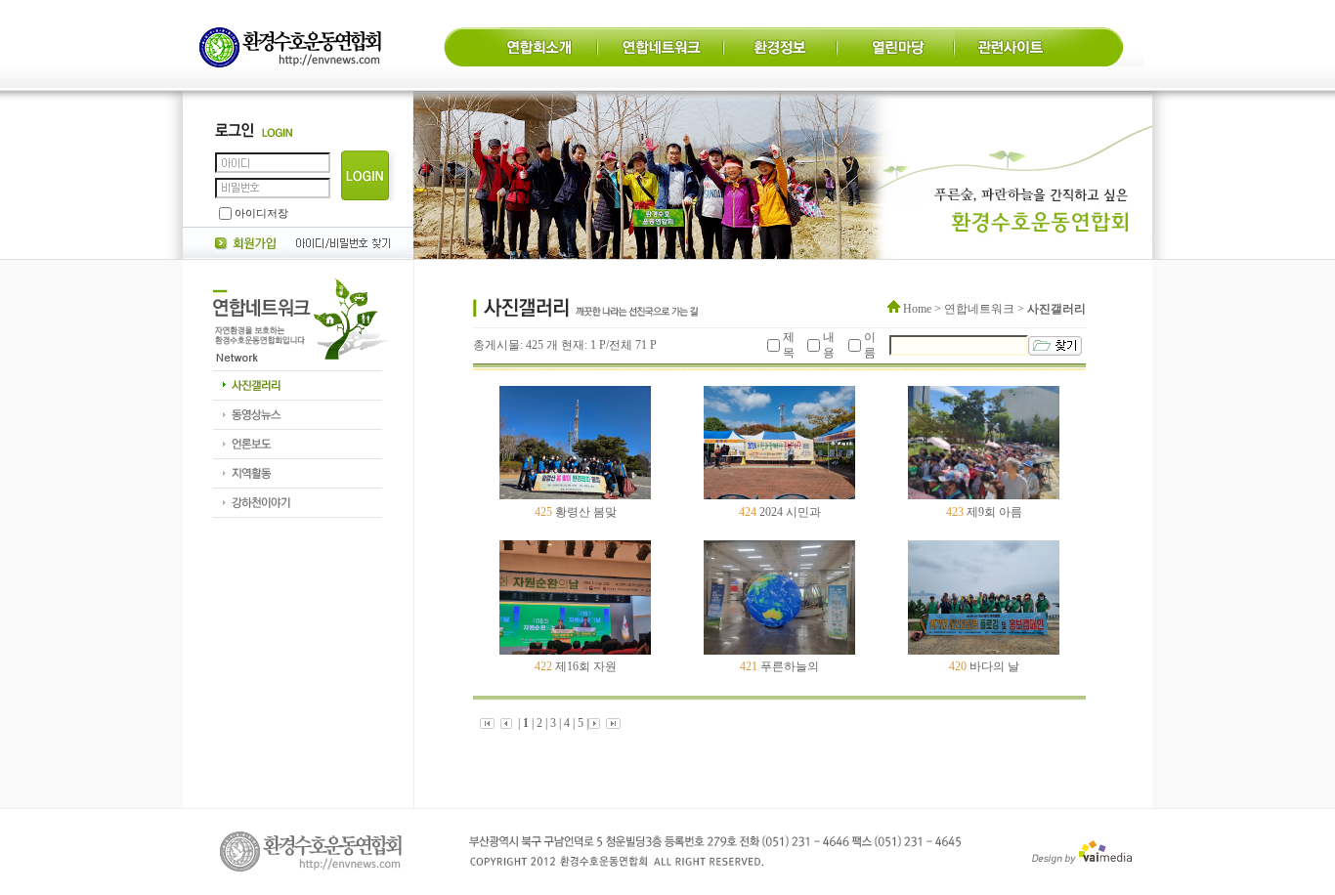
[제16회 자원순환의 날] (779, 651)
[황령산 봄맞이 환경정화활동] (779, 495)
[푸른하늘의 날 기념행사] (983, 651)
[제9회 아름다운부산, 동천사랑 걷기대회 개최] (575, 651)
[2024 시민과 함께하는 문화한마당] (983, 495)
